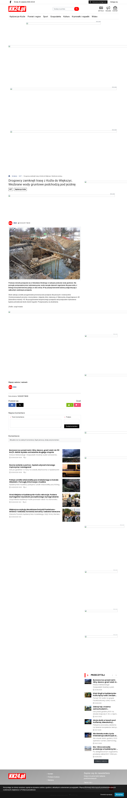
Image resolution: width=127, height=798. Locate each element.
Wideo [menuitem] (94, 16)
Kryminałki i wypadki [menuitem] (80, 16)
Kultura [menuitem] (66, 16)
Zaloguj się (114, 2)
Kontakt (50, 774)
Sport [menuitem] (45, 16)
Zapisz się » (88, 782)
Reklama (51, 780)
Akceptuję (119, 794)
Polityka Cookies (54, 777)
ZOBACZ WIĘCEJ (101, 761)
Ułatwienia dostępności (99, 2)
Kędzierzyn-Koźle (20, 189)
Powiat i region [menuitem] (34, 16)
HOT (10, 189)
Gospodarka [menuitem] (55, 16)
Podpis (68, 417)
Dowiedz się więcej (106, 794)
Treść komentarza (17, 417)
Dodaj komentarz (72, 426)
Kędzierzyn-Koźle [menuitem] (17, 16)
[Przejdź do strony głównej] (21, 9)
